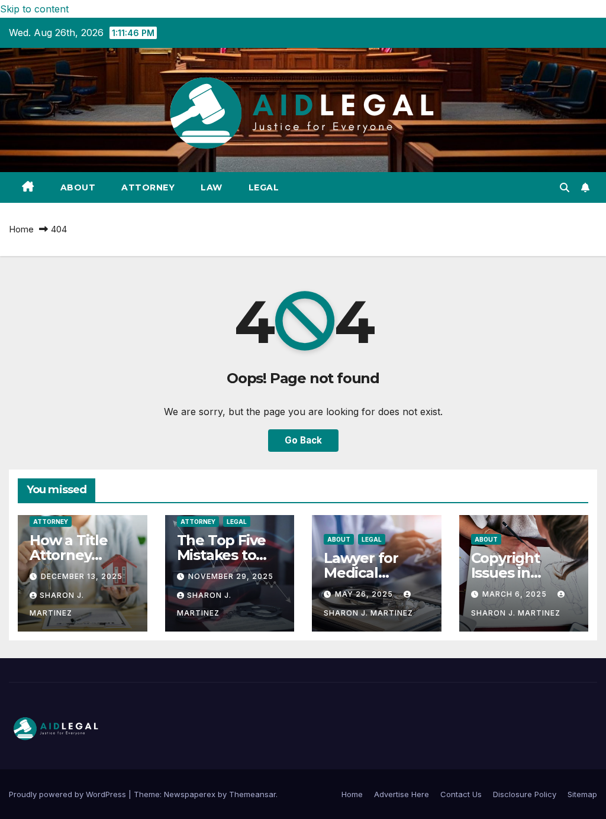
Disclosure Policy (524, 794)
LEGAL (264, 187)
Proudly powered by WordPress (68, 794)
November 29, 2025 (230, 576)
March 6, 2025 (515, 594)
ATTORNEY (148, 187)
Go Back (303, 440)
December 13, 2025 (82, 576)
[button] (564, 187)
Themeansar (252, 794)
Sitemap (582, 794)
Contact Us (461, 794)
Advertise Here (401, 794)
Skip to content (34, 9)
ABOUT (78, 187)
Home (21, 229)
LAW (212, 187)
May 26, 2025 (365, 594)
